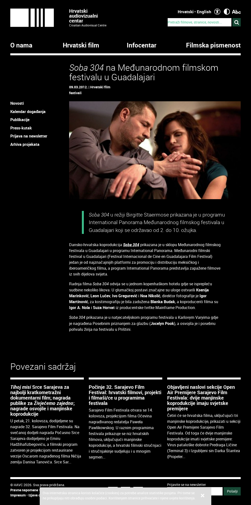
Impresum (18, 495)
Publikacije (19, 119)
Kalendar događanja (28, 111)
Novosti (17, 103)
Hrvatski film (81, 45)
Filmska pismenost (213, 45)
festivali (75, 93)
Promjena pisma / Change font (236, 12)
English (204, 11)
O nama (21, 45)
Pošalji (232, 491)
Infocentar (141, 45)
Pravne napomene (24, 490)
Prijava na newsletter (28, 136)
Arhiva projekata (24, 144)
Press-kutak (21, 128)
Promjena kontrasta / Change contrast (227, 12)
